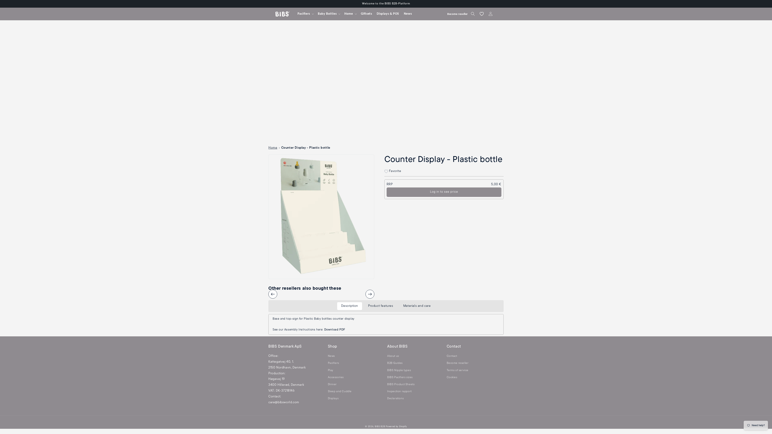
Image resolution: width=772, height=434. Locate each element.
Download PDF (334, 329)
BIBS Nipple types (399, 370)
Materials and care (417, 306)
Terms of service (458, 370)
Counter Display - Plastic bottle (305, 147)
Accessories (336, 377)
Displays (333, 398)
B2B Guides (395, 363)
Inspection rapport (399, 391)
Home (272, 147)
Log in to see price (444, 191)
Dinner (332, 384)
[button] (305, 14)
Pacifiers (333, 363)
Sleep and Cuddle (340, 391)
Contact (452, 356)
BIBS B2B (380, 427)
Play (330, 370)
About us (393, 356)
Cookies (452, 377)
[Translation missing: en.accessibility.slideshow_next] (369, 294)
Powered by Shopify (396, 427)
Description (349, 306)
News (331, 356)
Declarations (395, 398)
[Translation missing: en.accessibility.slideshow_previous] (272, 294)
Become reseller (458, 363)
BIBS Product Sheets (401, 384)
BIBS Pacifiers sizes (400, 377)
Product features (380, 306)
